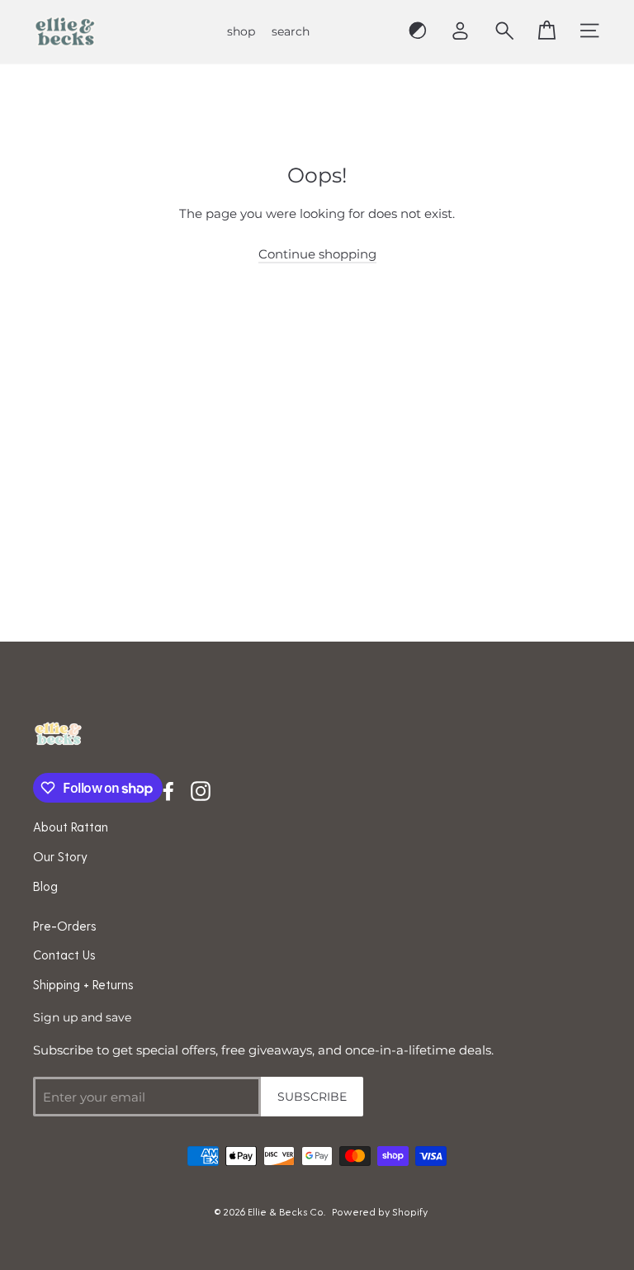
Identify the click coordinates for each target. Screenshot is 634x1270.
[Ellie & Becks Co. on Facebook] (168, 790)
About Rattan (70, 826)
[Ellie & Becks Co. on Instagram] (201, 790)
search (291, 31)
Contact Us (64, 954)
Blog (45, 886)
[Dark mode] (417, 31)
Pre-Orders (65, 925)
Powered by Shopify (380, 1211)
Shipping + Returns (83, 984)
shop (241, 31)
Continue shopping (317, 254)
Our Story (60, 856)
